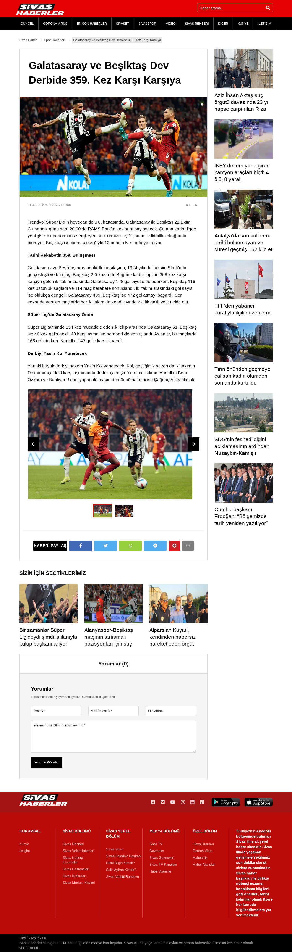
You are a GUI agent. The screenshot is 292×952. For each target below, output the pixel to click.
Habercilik (200, 857)
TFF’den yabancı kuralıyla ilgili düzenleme (243, 309)
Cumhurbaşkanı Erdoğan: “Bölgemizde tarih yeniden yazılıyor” (241, 516)
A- (196, 205)
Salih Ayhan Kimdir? (121, 870)
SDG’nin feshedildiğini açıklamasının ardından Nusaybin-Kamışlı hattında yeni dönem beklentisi (241, 453)
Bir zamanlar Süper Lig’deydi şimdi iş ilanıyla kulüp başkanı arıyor (48, 637)
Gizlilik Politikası (32, 938)
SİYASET (122, 23)
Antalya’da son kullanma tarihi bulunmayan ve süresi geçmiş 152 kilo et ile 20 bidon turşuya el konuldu (243, 249)
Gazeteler (156, 851)
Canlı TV (155, 844)
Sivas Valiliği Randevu (122, 876)
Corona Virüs (202, 851)
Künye (24, 844)
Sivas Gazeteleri (161, 857)
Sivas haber (246, 873)
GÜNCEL (27, 23)
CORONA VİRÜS (55, 23)
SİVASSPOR (147, 23)
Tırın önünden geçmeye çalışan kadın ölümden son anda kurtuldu (242, 376)
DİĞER (223, 23)
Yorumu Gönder (46, 762)
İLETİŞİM (264, 23)
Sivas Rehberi (73, 844)
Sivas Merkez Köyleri (79, 883)
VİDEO (171, 23)
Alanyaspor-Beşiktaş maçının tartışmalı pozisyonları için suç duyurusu (108, 640)
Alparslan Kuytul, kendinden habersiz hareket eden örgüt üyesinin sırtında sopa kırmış (175, 644)
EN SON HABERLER (92, 23)
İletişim (24, 851)
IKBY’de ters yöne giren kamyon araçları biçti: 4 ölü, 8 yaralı (242, 172)
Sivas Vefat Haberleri (78, 851)
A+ (188, 205)
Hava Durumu (203, 844)
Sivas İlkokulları (74, 876)
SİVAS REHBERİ (197, 23)
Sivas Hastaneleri (76, 869)
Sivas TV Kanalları (163, 864)
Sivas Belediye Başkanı (123, 856)
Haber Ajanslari (160, 871)
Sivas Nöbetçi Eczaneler (73, 860)
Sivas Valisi (114, 849)
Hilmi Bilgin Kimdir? (120, 863)
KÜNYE (243, 23)
